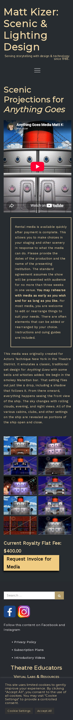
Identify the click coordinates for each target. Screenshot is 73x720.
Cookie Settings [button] (19, 710)
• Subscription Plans (28, 650)
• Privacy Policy (24, 642)
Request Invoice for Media (29, 562)
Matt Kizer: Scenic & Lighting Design (31, 29)
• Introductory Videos (28, 658)
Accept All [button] (44, 710)
